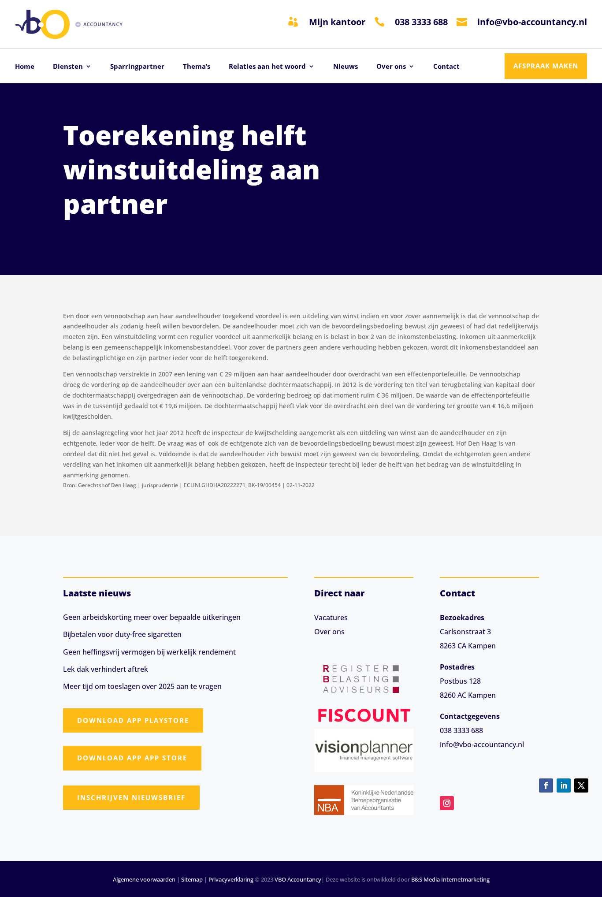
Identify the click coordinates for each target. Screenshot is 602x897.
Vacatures (331, 617)
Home (24, 67)
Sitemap (192, 879)
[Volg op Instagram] (447, 803)
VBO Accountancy (298, 879)
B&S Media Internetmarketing (450, 879)
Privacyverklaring (230, 879)
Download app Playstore (133, 720)
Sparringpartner (137, 67)
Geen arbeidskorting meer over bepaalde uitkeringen (152, 617)
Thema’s (196, 67)
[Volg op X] (581, 785)
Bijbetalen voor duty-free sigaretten (122, 634)
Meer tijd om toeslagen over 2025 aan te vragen (142, 686)
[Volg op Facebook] (546, 785)
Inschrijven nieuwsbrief (131, 797)
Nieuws (345, 67)
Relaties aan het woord (267, 67)
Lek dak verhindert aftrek (105, 669)
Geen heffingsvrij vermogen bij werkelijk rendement (149, 652)
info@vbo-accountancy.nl (532, 22)
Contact (446, 67)
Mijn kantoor (337, 22)
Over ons (391, 67)
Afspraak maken (545, 65)
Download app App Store (132, 757)
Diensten (68, 67)
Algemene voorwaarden (144, 879)
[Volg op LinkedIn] (564, 785)
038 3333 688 (421, 22)
